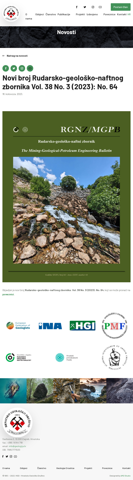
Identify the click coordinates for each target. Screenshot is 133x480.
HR (129, 14)
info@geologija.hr (17, 446)
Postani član (121, 6)
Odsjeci (39, 14)
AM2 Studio (126, 475)
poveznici (8, 294)
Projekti (80, 14)
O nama (28, 16)
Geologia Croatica (65, 468)
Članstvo (51, 14)
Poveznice (109, 14)
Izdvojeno (92, 14)
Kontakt (122, 14)
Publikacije (64, 14)
